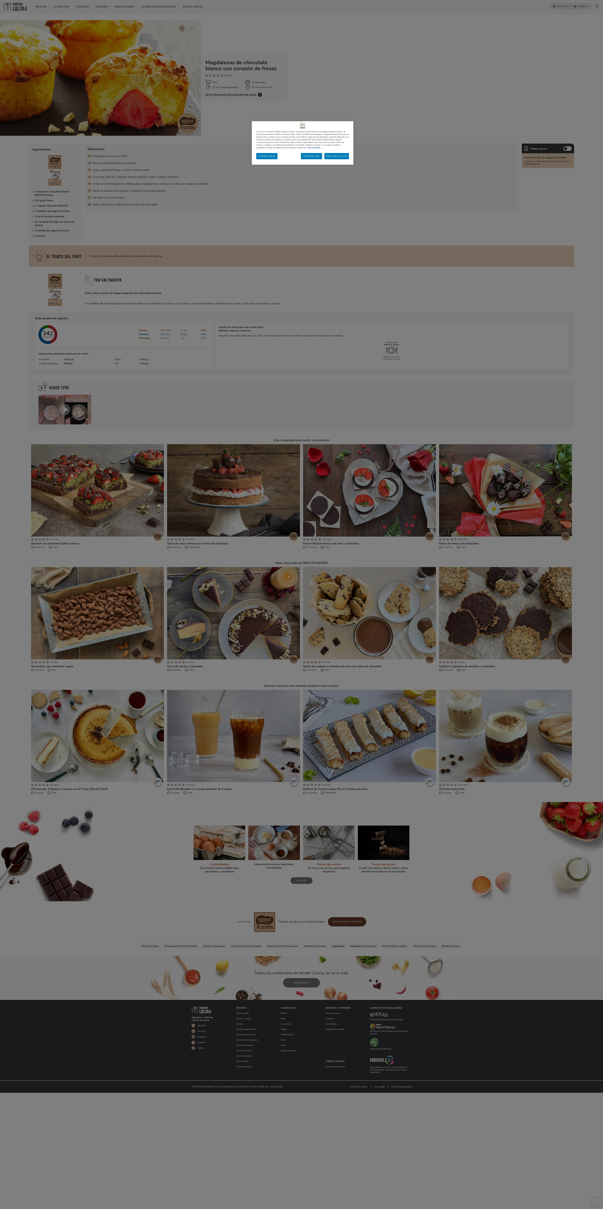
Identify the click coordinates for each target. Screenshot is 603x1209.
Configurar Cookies (267, 156)
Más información (314, 147)
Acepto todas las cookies (336, 156)
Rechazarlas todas (311, 156)
